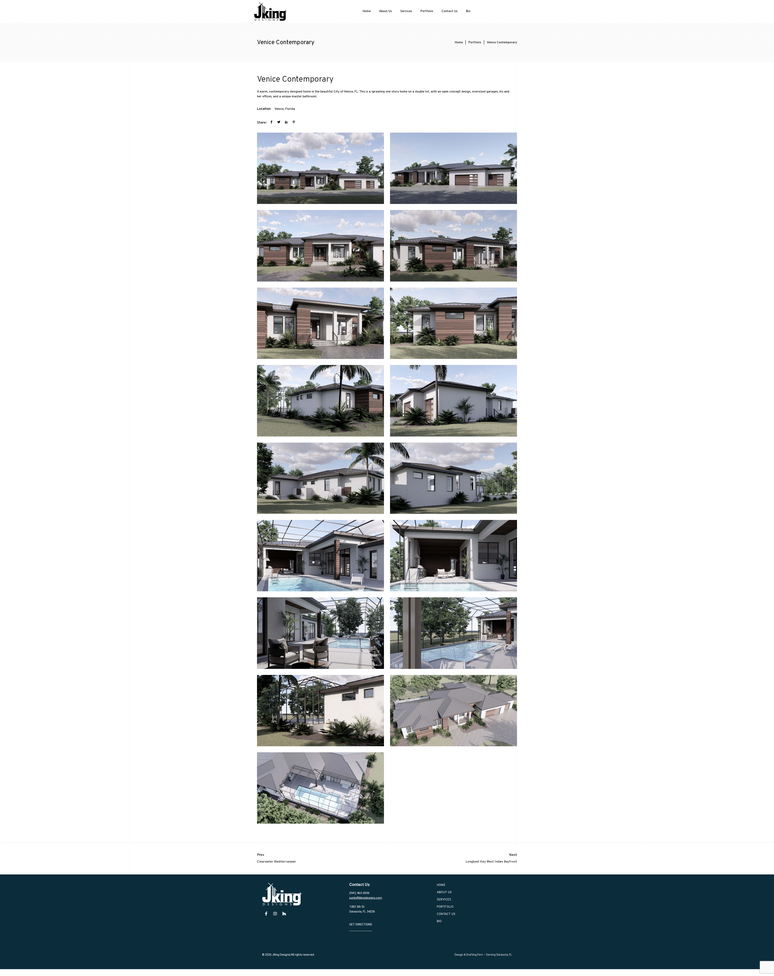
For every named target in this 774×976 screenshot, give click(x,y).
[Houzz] (284, 914)
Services (406, 11)
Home (367, 11)
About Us (385, 11)
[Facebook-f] (266, 914)
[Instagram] (275, 914)
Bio (468, 11)
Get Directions (360, 924)
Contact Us (450, 11)
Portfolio (426, 11)
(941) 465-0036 (359, 893)
